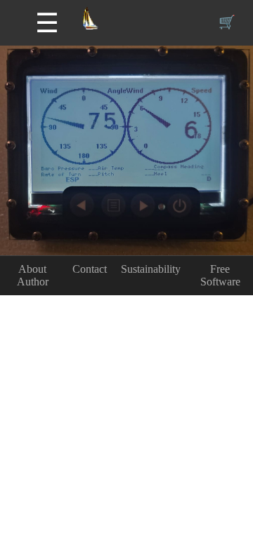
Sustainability (151, 269)
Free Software (220, 275)
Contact (89, 269)
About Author (32, 275)
